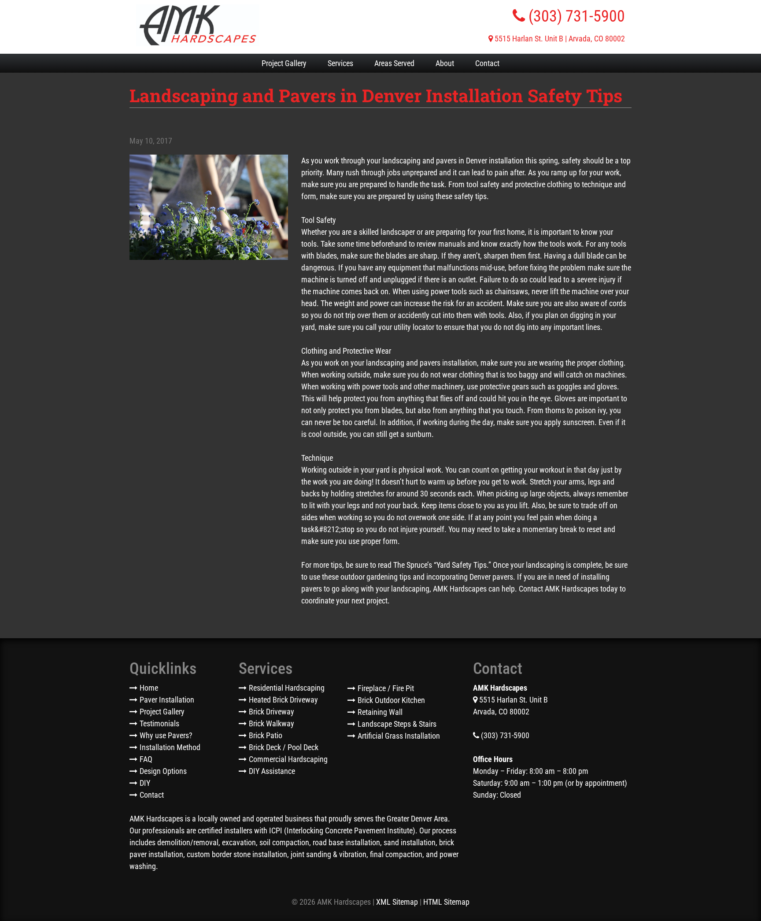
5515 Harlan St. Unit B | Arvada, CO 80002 (559, 38)
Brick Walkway (271, 723)
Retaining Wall (380, 712)
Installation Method (170, 747)
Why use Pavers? (166, 735)
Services (340, 63)
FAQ (146, 759)
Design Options (163, 771)
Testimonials (159, 723)
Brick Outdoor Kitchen (391, 700)
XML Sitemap (397, 901)
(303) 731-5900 (575, 16)
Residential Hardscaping (287, 687)
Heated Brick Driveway (283, 699)
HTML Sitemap (446, 901)
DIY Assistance (272, 771)
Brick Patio (265, 735)
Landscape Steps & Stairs (397, 724)
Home (149, 687)
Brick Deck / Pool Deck (283, 747)
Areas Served (394, 63)
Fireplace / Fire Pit (386, 688)
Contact (487, 63)
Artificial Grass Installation (399, 735)
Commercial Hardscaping (288, 759)
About (445, 63)
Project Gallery (284, 63)
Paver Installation (167, 699)
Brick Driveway (271, 711)
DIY (145, 783)
